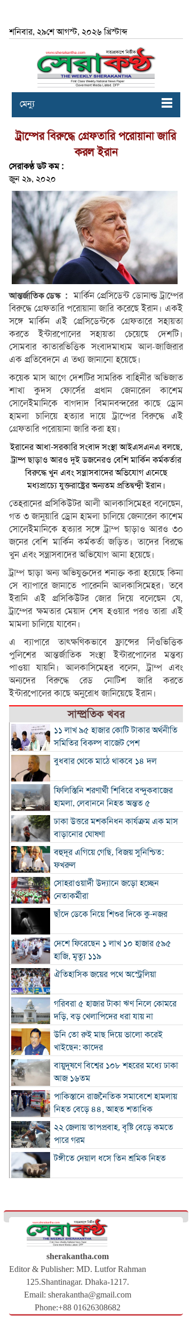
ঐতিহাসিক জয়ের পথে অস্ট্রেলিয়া (105, 974)
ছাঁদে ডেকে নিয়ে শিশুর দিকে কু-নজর (110, 914)
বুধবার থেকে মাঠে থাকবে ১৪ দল (105, 761)
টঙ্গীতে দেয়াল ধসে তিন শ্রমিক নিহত (110, 1158)
